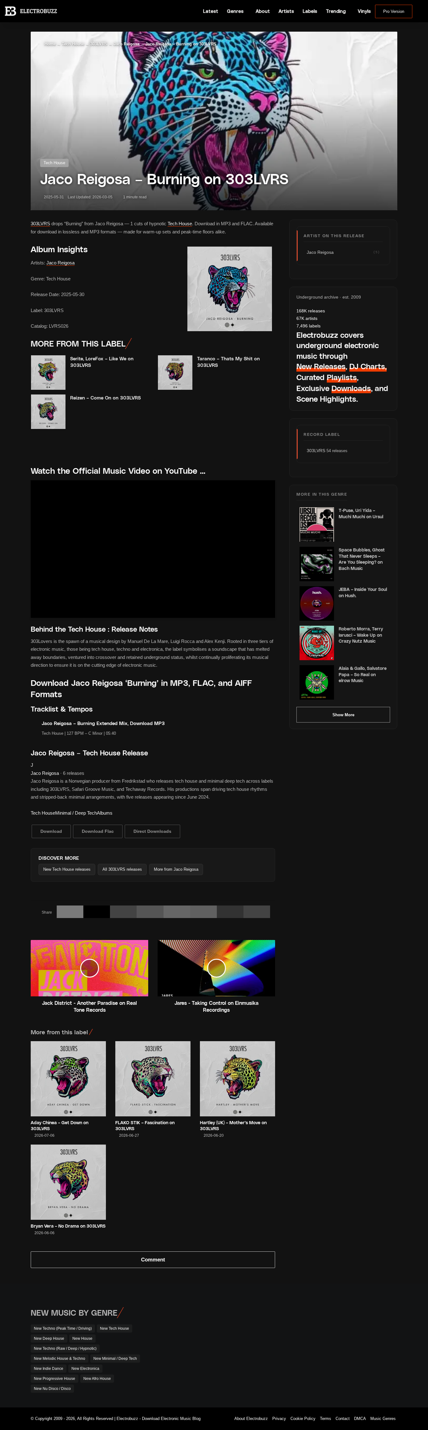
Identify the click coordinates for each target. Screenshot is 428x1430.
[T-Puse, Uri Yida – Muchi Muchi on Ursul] (317, 524)
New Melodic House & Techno (59, 1358)
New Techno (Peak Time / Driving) (63, 1328)
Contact (343, 1418)
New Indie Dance (48, 1368)
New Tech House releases (67, 869)
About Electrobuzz (251, 1418)
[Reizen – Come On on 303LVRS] (48, 411)
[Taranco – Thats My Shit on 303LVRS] (175, 372)
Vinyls (364, 11)
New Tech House (114, 1328)
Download (51, 831)
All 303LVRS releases (122, 869)
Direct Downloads (152, 831)
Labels (310, 11)
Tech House (73, 44)
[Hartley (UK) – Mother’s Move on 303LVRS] (237, 1078)
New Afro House (97, 1378)
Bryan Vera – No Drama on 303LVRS (68, 1226)
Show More (343, 714)
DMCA (360, 1418)
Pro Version (393, 11)
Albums (104, 813)
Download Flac (98, 831)
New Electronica (85, 1368)
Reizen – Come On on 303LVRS (105, 397)
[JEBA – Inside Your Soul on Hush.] (317, 603)
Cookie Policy (303, 1418)
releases (310, 310)
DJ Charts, (368, 366)
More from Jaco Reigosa (176, 869)
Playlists (342, 377)
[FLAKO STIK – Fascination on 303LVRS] (153, 1078)
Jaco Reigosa (126, 44)
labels (308, 325)
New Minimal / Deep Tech (115, 1358)
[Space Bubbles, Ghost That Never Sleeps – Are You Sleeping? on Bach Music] (317, 564)
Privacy (279, 1418)
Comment (153, 1260)
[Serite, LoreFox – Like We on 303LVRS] (48, 372)
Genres (235, 11)
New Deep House (49, 1338)
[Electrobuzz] (31, 11)
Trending (336, 11)
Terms (325, 1418)
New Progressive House (54, 1378)
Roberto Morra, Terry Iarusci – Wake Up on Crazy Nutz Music (361, 635)
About (263, 11)
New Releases (321, 366)
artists (306, 318)
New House (82, 1338)
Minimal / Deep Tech (76, 813)
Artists (286, 11)
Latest (210, 11)
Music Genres (383, 1418)
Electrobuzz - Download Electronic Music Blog (159, 1418)
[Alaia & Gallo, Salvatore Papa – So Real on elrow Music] (317, 682)
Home (49, 44)
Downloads (351, 388)
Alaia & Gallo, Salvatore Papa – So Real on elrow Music (363, 674)
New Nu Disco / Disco (52, 1388)
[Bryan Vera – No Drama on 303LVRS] (68, 1182)
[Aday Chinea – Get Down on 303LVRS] (68, 1078)
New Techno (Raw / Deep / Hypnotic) (65, 1348)
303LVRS (98, 44)
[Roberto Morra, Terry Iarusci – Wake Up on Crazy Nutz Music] (317, 643)
